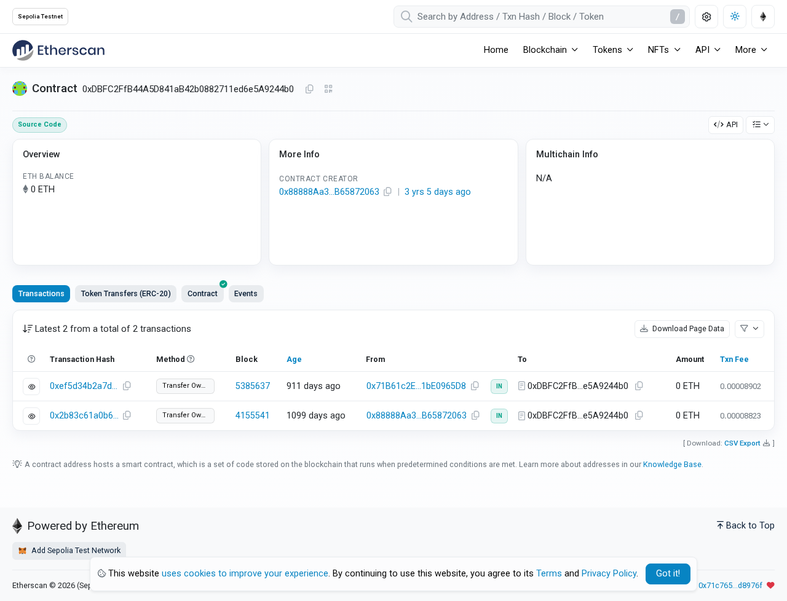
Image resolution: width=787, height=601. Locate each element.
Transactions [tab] (41, 293)
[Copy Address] (309, 89)
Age (294, 359)
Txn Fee (734, 359)
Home (496, 50)
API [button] (702, 50)
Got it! (668, 573)
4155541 (252, 415)
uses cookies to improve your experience (245, 573)
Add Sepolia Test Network (75, 550)
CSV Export (742, 443)
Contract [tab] (203, 293)
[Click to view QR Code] (329, 89)
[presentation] (202, 293)
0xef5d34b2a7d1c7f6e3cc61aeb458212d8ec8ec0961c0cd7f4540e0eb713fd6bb (84, 386)
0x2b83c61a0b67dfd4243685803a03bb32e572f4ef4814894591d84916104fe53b (84, 415)
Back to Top (750, 525)
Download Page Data (687, 328)
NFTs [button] (658, 50)
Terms (549, 573)
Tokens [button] (607, 50)
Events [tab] (246, 293)
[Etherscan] (58, 50)
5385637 (252, 386)
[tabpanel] (393, 370)
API (732, 124)
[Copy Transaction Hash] (126, 386)
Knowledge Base (672, 464)
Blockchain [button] (545, 50)
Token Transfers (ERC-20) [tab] (126, 293)
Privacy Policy (609, 573)
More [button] (745, 50)
